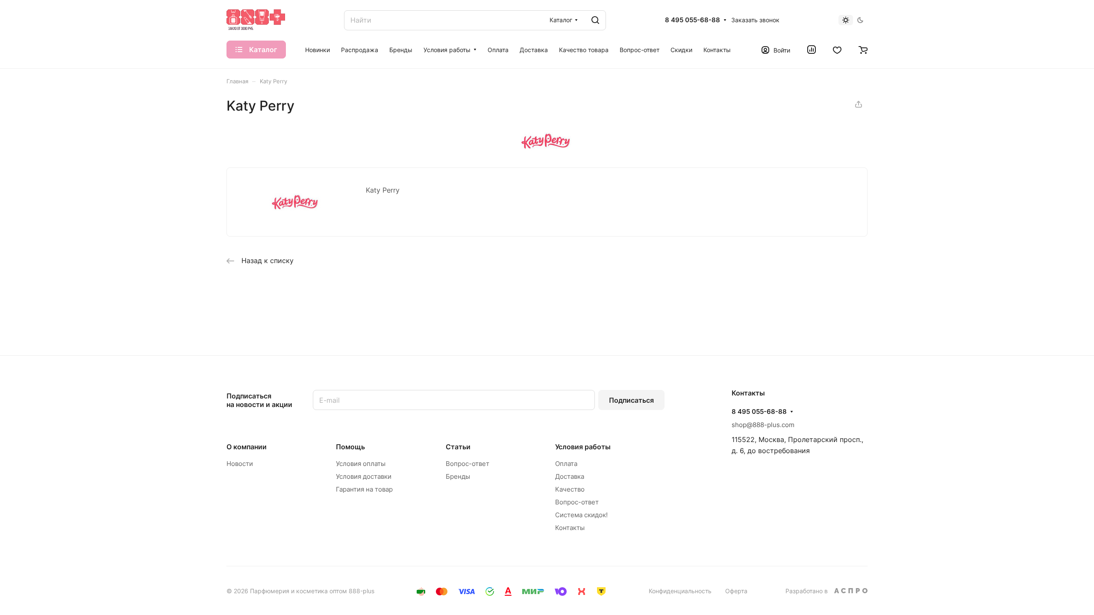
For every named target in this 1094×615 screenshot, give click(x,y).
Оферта (736, 590)
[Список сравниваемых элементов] (811, 49)
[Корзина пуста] (863, 49)
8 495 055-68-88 (692, 20)
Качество (570, 489)
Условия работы (583, 446)
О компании (246, 446)
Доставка (569, 476)
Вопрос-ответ (467, 464)
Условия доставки (363, 476)
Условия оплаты (360, 464)
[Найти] (595, 20)
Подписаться (631, 400)
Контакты (570, 528)
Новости (239, 464)
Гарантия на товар (364, 489)
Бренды (458, 476)
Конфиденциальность (680, 590)
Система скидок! (581, 515)
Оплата (566, 464)
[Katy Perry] (547, 148)
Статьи (458, 446)
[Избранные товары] (837, 49)
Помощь (350, 446)
